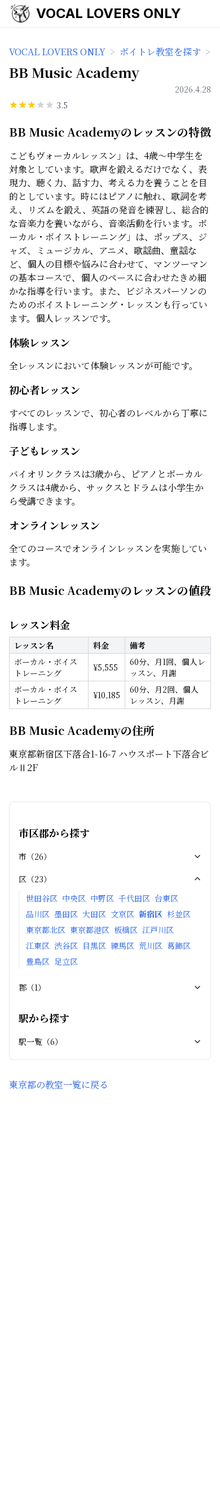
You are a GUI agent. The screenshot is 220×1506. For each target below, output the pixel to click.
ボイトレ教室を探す (160, 51)
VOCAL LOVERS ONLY (108, 13)
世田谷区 (42, 898)
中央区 (74, 898)
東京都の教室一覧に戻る (58, 1084)
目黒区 (94, 945)
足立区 (66, 961)
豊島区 (38, 961)
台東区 (166, 898)
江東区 (38, 945)
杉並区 (179, 914)
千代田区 (134, 898)
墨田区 (66, 914)
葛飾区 (179, 945)
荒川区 (150, 945)
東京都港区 (89, 929)
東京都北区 (45, 929)
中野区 (102, 898)
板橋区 (126, 929)
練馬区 (122, 945)
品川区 (38, 914)
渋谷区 (66, 945)
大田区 (94, 914)
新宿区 (150, 914)
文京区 (122, 914)
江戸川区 (158, 929)
